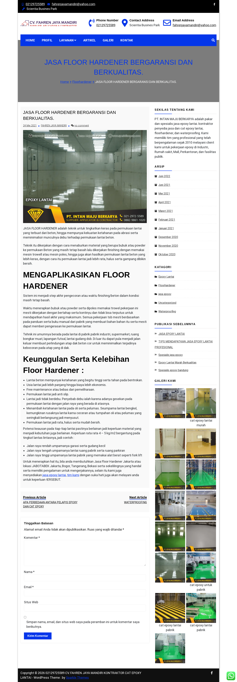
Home (30, 40)
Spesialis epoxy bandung (173, 370)
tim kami (73, 475)
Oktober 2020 (166, 254)
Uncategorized (167, 302)
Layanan (66, 40)
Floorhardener (166, 285)
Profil (47, 40)
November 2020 (168, 245)
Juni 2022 (164, 176)
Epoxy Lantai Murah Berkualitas (177, 362)
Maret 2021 (165, 211)
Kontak (126, 40)
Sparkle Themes (77, 677)
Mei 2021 (164, 193)
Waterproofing (167, 311)
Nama (29, 572)
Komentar (32, 537)
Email (29, 587)
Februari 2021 (166, 219)
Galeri (108, 40)
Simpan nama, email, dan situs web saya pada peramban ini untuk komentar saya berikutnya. (82, 624)
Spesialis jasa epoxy (170, 355)
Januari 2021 (166, 228)
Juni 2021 (164, 185)
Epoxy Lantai (166, 276)
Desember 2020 (168, 237)
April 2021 (164, 202)
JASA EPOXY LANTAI (171, 334)
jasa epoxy (164, 294)
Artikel (89, 40)
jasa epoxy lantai (54, 475)
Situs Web (31, 602)
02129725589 (35, 4)
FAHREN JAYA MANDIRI (54, 125)
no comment (81, 125)
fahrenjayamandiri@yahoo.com (73, 4)
